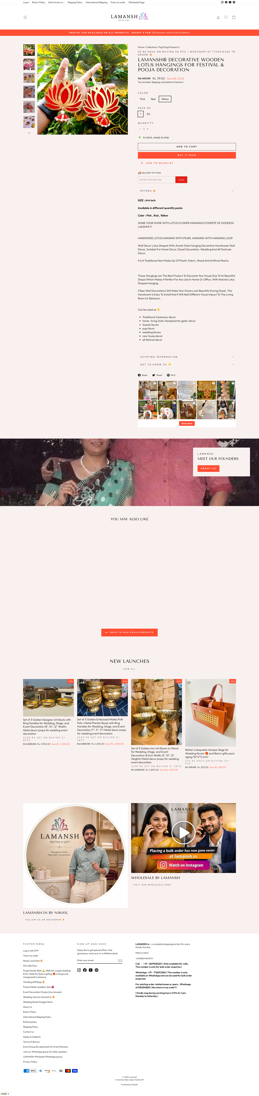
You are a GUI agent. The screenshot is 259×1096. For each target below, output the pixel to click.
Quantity (146, 123)
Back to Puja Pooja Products (131, 632)
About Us (208, 468)
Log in (26, 2)
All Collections (30, 965)
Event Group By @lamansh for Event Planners (45, 1046)
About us (27, 1006)
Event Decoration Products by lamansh (42, 992)
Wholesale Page (136, 2)
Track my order (117, 2)
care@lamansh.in (144, 958)
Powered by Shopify (129, 1084)
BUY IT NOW (187, 155)
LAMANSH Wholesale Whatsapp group (42, 1056)
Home (141, 47)
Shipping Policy (75, 2)
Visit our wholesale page (152, 885)
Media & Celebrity (32, 1036)
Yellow (165, 99)
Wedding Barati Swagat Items (38, 1002)
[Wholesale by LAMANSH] (183, 838)
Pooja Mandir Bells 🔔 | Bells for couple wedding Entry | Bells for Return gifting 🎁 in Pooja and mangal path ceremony (47, 973)
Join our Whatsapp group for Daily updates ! (45, 1051)
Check (181, 179)
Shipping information (159, 357)
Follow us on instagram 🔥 (45, 920)
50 (148, 114)
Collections (151, 47)
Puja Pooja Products (169, 47)
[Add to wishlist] (27, 532)
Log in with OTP (31, 950)
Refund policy (30, 1021)
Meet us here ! (142, 952)
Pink (142, 99)
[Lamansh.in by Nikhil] (75, 855)
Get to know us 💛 (155, 364)
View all (129, 669)
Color (143, 93)
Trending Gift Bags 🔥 (34, 982)
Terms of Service (31, 1041)
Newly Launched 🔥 (33, 960)
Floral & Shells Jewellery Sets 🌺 (38, 987)
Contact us (28, 1031)
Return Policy (38, 2)
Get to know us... (56, 2)
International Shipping (96, 2)
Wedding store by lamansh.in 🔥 (39, 997)
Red (153, 99)
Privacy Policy (30, 1061)
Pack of (144, 108)
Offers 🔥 (148, 190)
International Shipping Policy (37, 1017)
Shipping (156, 82)
